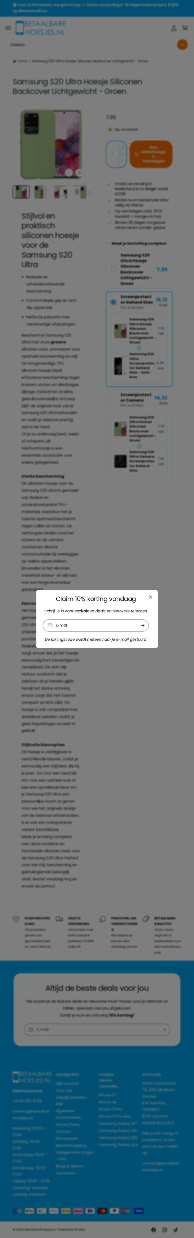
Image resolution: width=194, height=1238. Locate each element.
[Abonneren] (142, 625)
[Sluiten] (151, 597)
